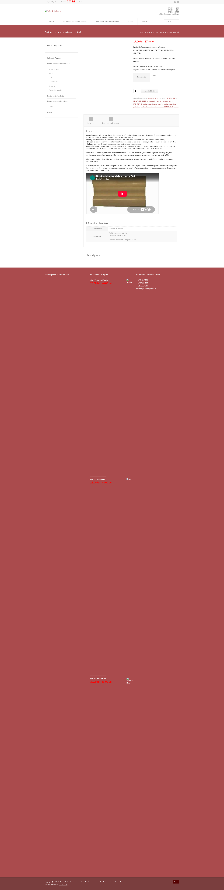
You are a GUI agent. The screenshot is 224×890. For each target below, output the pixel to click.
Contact (145, 21)
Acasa (51, 21)
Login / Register (52, 2)
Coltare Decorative (55, 90)
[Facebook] (178, 2)
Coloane (52, 86)
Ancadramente (149, 32)
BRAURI (135, 101)
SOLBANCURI (168, 107)
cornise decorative (166, 101)
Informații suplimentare (110, 123)
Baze (50, 77)
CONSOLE (142, 101)
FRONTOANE (137, 104)
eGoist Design (63, 885)
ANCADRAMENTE (170, 98)
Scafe (51, 107)
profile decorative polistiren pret (152, 107)
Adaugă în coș (150, 91)
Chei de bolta (53, 82)
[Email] (175, 2)
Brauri (51, 73)
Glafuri (130, 21)
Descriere (91, 123)
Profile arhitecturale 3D (55, 96)
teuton (176, 107)
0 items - (68, 2)
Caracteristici (141, 77)
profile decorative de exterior (152, 104)
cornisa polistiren (152, 101)
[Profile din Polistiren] (53, 11)
